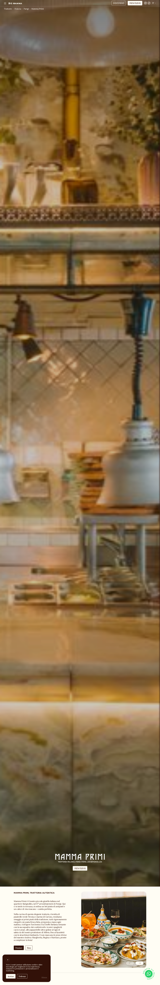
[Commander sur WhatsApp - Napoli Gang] (148, 974)
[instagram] (145, 3)
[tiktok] (149, 3)
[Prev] (130, 963)
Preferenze (22, 976)
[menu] (5, 3)
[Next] (139, 963)
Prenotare (18, 947)
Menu (29, 947)
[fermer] (8, 960)
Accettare (11, 976)
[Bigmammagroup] (15, 3)
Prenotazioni (135, 3)
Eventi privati (118, 3)
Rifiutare (44, 977)
